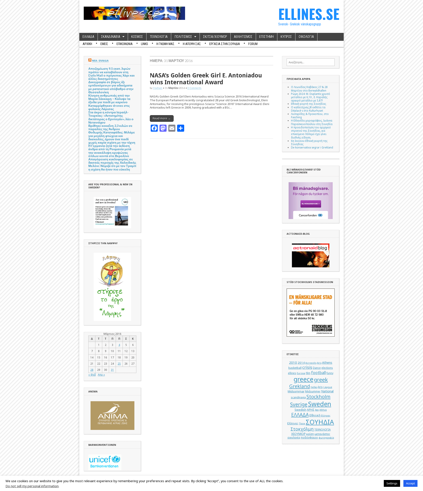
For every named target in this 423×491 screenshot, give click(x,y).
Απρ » (101, 374)
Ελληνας (325, 415)
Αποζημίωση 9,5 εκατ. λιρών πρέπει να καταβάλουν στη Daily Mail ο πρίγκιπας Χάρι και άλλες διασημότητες (111, 74)
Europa (301, 373)
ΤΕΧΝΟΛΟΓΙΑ (159, 37)
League (327, 387)
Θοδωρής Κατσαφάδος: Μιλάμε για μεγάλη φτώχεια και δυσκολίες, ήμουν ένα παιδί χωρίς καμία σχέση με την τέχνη (111, 137)
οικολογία (294, 437)
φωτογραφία (326, 437)
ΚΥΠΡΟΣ (286, 37)
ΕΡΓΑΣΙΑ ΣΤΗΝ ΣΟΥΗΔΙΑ (224, 44)
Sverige (298, 404)
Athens (327, 362)
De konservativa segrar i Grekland (312, 147)
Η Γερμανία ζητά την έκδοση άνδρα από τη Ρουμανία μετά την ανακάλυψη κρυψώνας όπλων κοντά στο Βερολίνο (109, 151)
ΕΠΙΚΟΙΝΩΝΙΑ (125, 44)
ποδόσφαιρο (309, 437)
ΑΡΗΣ (310, 410)
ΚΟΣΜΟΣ (137, 37)
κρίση (310, 434)
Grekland (299, 386)
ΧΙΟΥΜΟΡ (298, 434)
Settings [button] (391, 483)
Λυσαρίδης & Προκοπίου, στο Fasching (310, 115)
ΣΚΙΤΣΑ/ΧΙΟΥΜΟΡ (215, 37)
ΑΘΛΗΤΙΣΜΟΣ (243, 37)
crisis (307, 367)
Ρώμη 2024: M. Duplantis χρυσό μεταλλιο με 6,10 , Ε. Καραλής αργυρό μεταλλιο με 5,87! (310, 97)
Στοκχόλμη (302, 429)
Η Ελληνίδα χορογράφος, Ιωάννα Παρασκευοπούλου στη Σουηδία (311, 122)
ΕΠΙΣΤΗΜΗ (266, 37)
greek (321, 379)
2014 (301, 363)
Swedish (300, 410)
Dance (317, 368)
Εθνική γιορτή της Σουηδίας (308, 103)
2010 (293, 362)
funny (330, 373)
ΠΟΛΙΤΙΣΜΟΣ (183, 37)
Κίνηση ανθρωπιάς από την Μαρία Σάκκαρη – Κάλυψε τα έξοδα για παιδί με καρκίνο (109, 99)
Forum (253, 44)
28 (91, 369)
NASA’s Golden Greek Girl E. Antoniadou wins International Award (206, 78)
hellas (314, 387)
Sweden (319, 403)
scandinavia (298, 397)
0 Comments (194, 87)
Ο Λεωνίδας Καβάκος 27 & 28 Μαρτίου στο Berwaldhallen (309, 88)
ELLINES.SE (308, 13)
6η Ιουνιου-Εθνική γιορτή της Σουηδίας (309, 142)
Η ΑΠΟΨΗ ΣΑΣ (192, 44)
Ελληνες (292, 423)
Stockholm (318, 396)
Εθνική (314, 415)
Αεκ (317, 409)
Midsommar (296, 391)
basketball (295, 368)
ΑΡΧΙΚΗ (87, 44)
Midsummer (313, 391)
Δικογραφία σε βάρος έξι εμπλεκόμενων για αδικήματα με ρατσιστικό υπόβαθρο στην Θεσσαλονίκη (111, 87)
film (308, 373)
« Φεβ (92, 374)
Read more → (162, 118)
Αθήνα (323, 409)
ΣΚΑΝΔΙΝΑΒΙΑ (110, 37)
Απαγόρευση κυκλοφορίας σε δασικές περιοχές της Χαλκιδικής (112, 160)
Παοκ (302, 423)
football (318, 372)
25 (119, 363)
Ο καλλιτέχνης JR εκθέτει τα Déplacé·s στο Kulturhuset (308, 108)
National (327, 391)
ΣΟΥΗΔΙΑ (320, 422)
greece (303, 379)
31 (112, 369)
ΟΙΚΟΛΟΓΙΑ (306, 37)
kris (320, 387)
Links (144, 44)
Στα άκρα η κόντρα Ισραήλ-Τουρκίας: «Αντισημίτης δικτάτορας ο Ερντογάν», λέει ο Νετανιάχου (111, 117)
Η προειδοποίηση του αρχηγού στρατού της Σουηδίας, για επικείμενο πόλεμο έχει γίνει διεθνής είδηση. (311, 132)
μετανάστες (322, 434)
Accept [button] (410, 483)
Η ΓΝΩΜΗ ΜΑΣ (165, 44)
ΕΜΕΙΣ (104, 44)
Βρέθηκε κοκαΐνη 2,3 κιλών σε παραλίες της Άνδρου (110, 127)
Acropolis (310, 362)
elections (327, 368)
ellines (292, 373)
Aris (319, 362)
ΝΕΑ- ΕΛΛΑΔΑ (100, 60)
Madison (157, 87)
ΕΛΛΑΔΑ (88, 37)
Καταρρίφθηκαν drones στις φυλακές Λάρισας (109, 107)
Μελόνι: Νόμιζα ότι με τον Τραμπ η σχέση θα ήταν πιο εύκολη (112, 167)
